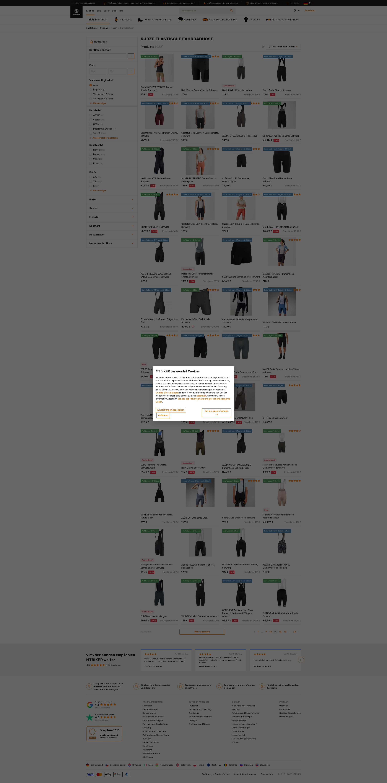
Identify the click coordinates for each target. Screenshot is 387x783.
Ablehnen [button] (163, 415)
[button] (201, 396)
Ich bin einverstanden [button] (216, 413)
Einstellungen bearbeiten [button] (170, 410)
